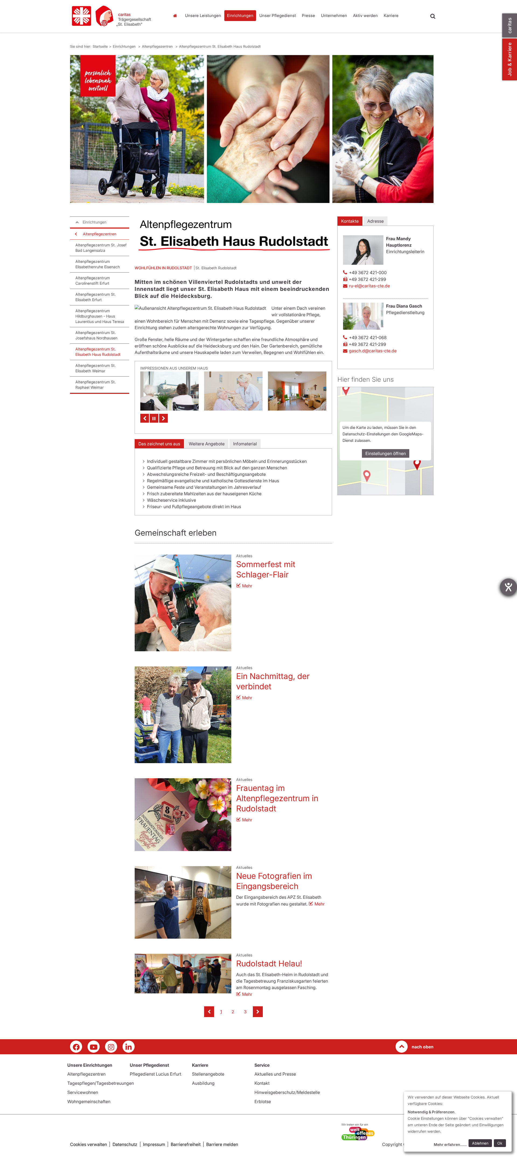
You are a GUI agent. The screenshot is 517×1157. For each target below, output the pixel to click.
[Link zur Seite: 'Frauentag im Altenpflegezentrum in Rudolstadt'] (183, 814)
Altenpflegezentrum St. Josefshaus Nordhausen (96, 335)
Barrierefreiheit (186, 1144)
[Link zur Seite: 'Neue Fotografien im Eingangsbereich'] (183, 902)
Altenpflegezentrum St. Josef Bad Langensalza (101, 248)
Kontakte (350, 221)
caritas (509, 25)
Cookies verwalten (88, 1144)
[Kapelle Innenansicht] (297, 391)
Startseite (176, 15)
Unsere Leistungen (203, 15)
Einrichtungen (240, 15)
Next (163, 418)
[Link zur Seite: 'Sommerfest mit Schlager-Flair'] (183, 603)
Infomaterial (245, 443)
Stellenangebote (208, 1074)
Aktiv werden (365, 15)
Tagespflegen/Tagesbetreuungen (100, 1083)
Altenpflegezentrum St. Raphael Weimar (95, 385)
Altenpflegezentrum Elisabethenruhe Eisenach (97, 264)
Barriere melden (222, 1144)
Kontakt (262, 1083)
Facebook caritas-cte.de (76, 1047)
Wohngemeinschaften (88, 1101)
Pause (154, 418)
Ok (499, 1143)
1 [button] (221, 1011)
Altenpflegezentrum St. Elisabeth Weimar (95, 368)
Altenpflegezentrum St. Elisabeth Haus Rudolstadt (220, 46)
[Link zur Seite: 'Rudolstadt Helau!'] (183, 973)
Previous (144, 418)
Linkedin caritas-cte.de (129, 1047)
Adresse (375, 221)
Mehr (247, 585)
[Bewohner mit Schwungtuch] (169, 391)
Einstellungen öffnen (385, 453)
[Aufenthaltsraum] (233, 391)
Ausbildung (203, 1083)
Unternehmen (334, 15)
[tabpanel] (252, 129)
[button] (209, 1011)
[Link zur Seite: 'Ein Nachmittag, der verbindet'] (183, 714)
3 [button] (245, 1011)
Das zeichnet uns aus (159, 443)
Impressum (154, 1144)
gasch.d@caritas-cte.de (373, 350)
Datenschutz (125, 1144)
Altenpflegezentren (158, 46)
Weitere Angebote (207, 443)
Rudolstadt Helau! (269, 963)
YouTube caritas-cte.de (94, 1047)
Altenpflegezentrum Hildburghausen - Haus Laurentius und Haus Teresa (99, 316)
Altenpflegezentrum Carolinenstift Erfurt (92, 280)
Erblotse (262, 1101)
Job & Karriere (509, 59)
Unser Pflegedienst (277, 15)
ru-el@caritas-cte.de (369, 285)
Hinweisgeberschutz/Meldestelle (287, 1092)
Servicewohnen (82, 1092)
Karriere (391, 15)
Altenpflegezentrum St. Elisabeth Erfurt (95, 297)
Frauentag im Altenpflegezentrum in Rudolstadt (277, 798)
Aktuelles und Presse (275, 1074)
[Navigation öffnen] (75, 234)
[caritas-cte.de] (116, 16)
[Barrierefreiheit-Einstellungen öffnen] (508, 586)
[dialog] (458, 1121)
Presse (308, 15)
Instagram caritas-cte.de (111, 1047)
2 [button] (233, 1011)
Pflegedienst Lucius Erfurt (155, 1074)
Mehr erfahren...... (450, 1144)
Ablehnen (480, 1143)
